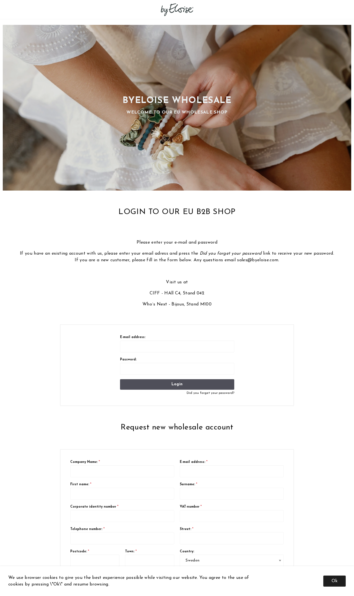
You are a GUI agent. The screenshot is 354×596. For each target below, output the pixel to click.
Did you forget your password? (210, 393)
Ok (334, 581)
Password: (128, 359)
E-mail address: (132, 337)
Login (177, 384)
